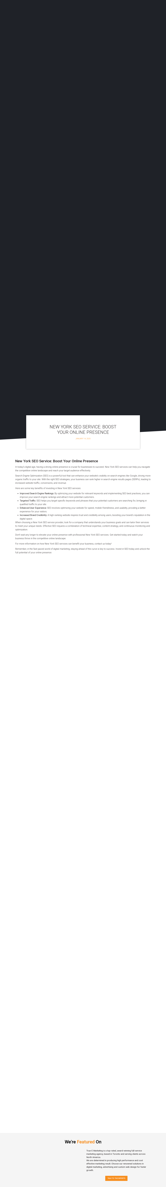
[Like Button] (17, 559)
